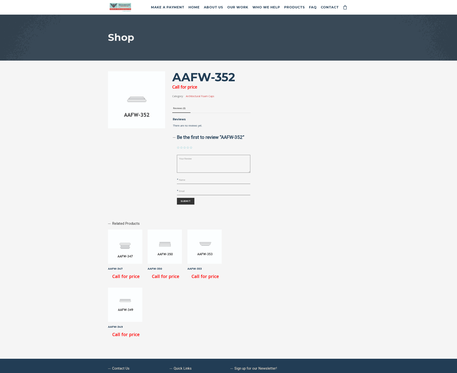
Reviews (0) (179, 108)
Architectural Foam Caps (200, 96)
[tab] (181, 108)
